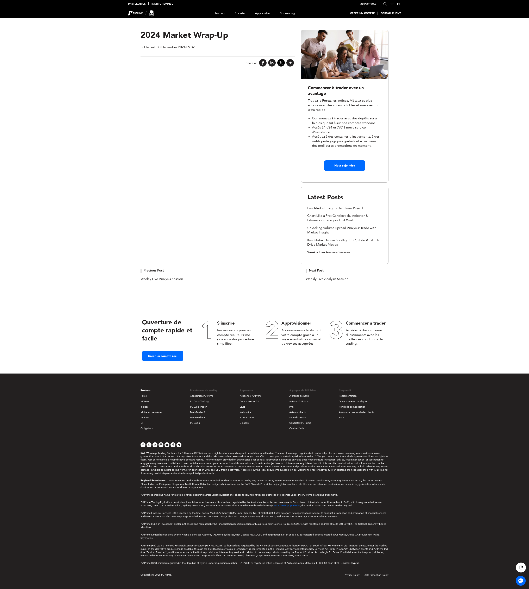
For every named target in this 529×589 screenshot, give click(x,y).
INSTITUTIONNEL (162, 4)
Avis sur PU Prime (299, 401)
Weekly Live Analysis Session (328, 252)
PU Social (195, 423)
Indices (144, 406)
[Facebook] (262, 63)
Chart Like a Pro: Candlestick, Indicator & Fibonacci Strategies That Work (337, 218)
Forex (144, 395)
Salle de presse (297, 417)
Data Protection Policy (376, 575)
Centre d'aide (296, 428)
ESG (341, 417)
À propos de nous (299, 395)
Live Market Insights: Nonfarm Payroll (335, 208)
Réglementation (348, 395)
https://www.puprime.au (287, 505)
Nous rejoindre (344, 166)
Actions (145, 417)
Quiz (242, 406)
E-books (244, 423)
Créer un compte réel (163, 356)
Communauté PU (249, 401)
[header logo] (141, 13)
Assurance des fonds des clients (356, 412)
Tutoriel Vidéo (247, 417)
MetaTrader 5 (197, 412)
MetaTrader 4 (197, 417)
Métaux (145, 401)
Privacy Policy (352, 575)
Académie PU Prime (251, 395)
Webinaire (245, 412)
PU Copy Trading (199, 401)
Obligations (147, 428)
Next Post (316, 270)
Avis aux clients (297, 412)
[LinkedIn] (271, 63)
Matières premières (151, 412)
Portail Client (391, 13)
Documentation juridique (353, 401)
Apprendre (262, 13)
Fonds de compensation (352, 406)
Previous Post (154, 270)
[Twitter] (281, 63)
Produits (146, 390)
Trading (220, 13)
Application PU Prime (201, 395)
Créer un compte (362, 13)
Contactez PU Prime (300, 423)
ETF (143, 423)
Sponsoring (287, 13)
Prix (291, 406)
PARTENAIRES (137, 4)
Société (240, 13)
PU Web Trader (198, 406)
